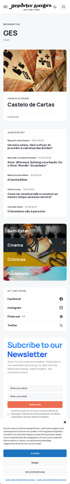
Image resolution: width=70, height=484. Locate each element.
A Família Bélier (17, 180)
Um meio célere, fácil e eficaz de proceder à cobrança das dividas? (29, 146)
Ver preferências (35, 472)
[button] (65, 422)
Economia (23, 98)
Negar (35, 462)
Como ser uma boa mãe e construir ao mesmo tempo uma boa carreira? (32, 195)
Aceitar (35, 453)
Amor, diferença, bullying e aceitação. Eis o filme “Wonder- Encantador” (34, 163)
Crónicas (12, 98)
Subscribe (35, 404)
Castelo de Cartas (30, 104)
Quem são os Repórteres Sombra (20, 479)
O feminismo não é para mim (26, 211)
